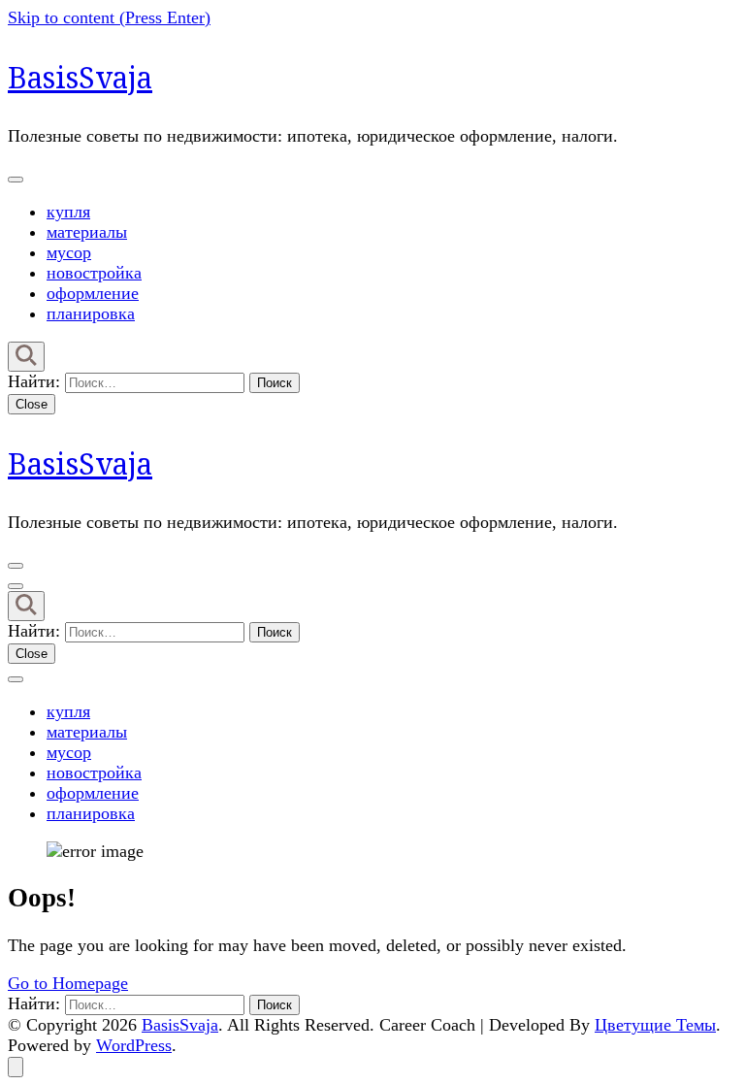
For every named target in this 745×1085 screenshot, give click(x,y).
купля (68, 211)
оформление (93, 293)
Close (32, 404)
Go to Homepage (68, 983)
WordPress (134, 1045)
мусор (69, 252)
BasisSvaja (80, 77)
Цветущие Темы (655, 1025)
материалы (87, 232)
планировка (91, 313)
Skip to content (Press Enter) (109, 17)
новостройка (94, 272)
